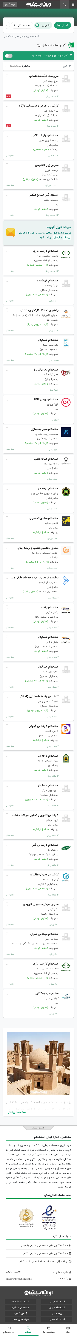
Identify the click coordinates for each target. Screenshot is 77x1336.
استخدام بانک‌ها (20, 1302)
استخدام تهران (57, 1308)
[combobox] (12, 66)
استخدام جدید (57, 1320)
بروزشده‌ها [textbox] (15, 66)
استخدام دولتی (57, 1302)
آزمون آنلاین (20, 1314)
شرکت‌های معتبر (20, 1320)
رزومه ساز (57, 1314)
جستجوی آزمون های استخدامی (20, 36)
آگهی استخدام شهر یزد (52, 45)
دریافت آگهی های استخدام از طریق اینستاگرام (44, 1262)
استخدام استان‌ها (20, 1308)
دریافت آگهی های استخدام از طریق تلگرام (46, 1254)
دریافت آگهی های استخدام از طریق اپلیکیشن (44, 1246)
